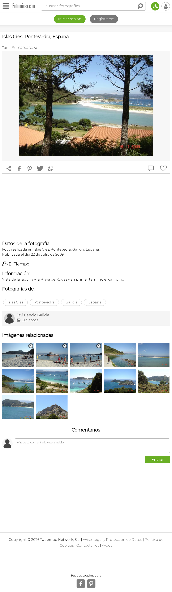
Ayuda (107, 546)
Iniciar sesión (69, 19)
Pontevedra (44, 302)
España (95, 302)
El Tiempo (15, 264)
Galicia (71, 302)
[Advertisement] (86, 207)
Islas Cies (15, 302)
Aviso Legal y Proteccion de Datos (112, 540)
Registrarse (104, 19)
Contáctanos (87, 546)
